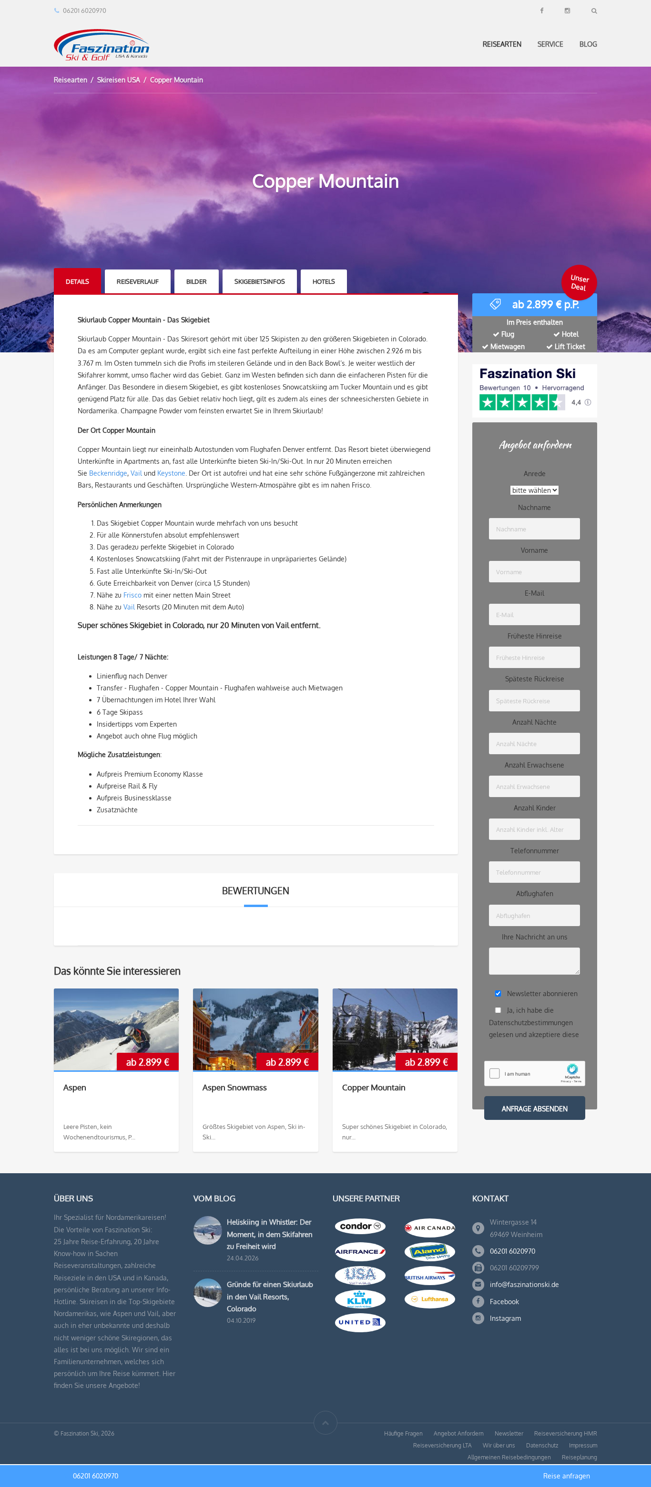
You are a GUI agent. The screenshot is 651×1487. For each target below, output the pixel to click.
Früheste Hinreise (535, 636)
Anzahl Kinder (535, 808)
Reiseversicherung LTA (442, 1445)
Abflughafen (534, 893)
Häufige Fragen (403, 1433)
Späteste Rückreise (534, 679)
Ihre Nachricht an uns (535, 937)
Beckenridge (108, 473)
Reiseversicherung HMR (565, 1433)
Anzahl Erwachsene (534, 765)
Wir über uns (499, 1445)
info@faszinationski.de (524, 1284)
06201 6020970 (512, 1251)
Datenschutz (542, 1445)
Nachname (534, 507)
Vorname (534, 550)
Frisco (132, 595)
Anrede (535, 473)
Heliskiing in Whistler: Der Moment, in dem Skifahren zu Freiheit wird (270, 1234)
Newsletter (509, 1433)
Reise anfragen (566, 1476)
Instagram (505, 1318)
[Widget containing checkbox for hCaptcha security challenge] (534, 1073)
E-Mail (534, 593)
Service (550, 44)
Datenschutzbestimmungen (531, 1022)
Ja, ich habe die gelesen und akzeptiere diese (534, 1022)
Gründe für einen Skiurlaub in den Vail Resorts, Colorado (270, 1296)
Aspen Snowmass (235, 1087)
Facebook (504, 1301)
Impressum (583, 1445)
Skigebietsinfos (259, 281)
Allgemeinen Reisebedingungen (509, 1457)
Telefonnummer (534, 851)
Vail (136, 473)
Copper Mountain (374, 1087)
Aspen (74, 1087)
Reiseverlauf (138, 281)
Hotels (324, 281)
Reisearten (502, 44)
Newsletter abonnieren (542, 993)
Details (77, 281)
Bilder (196, 281)
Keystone (171, 473)
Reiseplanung (579, 1457)
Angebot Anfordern (459, 1433)
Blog (588, 44)
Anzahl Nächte (534, 722)
